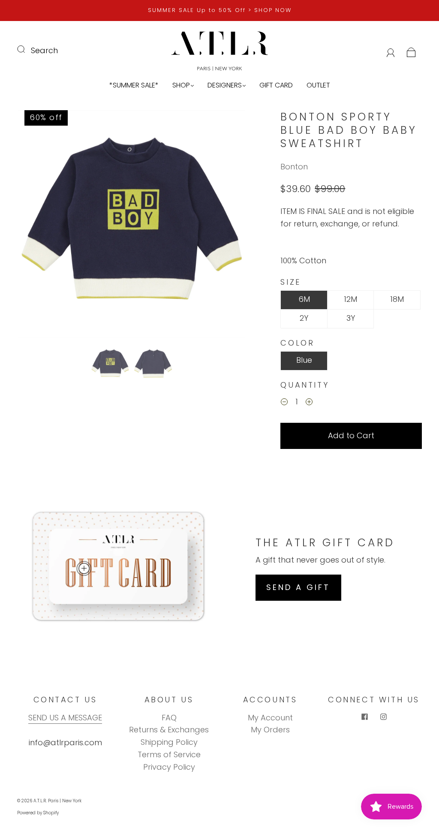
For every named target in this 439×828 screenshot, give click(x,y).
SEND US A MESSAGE (65, 717)
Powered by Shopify (38, 813)
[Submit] (26, 48)
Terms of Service (169, 754)
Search (44, 50)
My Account (270, 717)
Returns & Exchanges (169, 729)
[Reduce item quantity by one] (284, 403)
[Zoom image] (131, 225)
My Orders (270, 729)
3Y (350, 318)
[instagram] (383, 717)
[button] (40, 225)
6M (304, 299)
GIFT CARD (276, 85)
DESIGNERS (224, 85)
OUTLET (318, 85)
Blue (304, 360)
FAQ (169, 717)
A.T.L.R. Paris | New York (57, 801)
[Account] (391, 50)
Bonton (294, 166)
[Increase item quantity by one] (309, 403)
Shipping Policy (169, 742)
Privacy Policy (169, 767)
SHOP (181, 85)
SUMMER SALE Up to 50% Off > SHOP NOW (220, 10)
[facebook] (364, 717)
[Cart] (411, 50)
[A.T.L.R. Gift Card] (83, 568)
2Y (304, 318)
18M (397, 299)
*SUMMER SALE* (134, 85)
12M (350, 299)
